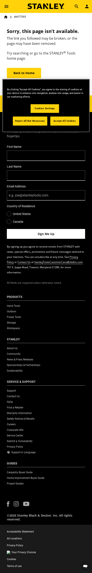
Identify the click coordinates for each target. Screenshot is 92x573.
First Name (14, 146)
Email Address (16, 186)
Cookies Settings (45, 108)
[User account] (87, 6)
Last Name (14, 166)
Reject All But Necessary (30, 120)
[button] (8, 504)
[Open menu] (6, 6)
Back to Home (23, 73)
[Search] (76, 6)
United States (22, 214)
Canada (18, 221)
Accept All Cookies (64, 120)
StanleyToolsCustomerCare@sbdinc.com (58, 262)
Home (6, 17)
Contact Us (24, 262)
